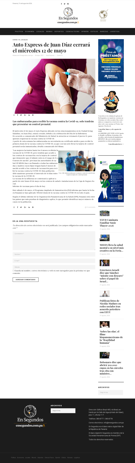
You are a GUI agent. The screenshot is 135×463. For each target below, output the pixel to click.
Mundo (49, 31)
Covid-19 (59, 55)
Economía (29, 31)
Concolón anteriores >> (116, 144)
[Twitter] (64, 4)
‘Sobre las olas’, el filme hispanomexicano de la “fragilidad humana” (111, 337)
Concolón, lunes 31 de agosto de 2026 (109, 130)
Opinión (85, 31)
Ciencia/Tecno (72, 31)
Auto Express (50, 55)
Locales (40, 31)
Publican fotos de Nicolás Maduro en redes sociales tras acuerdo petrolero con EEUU (110, 306)
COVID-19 (16, 40)
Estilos (94, 31)
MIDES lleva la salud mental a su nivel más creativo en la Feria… (112, 247)
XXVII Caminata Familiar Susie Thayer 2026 (109, 222)
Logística (114, 31)
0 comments (91, 207)
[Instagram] (68, 4)
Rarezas (104, 31)
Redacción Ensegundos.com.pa (23, 55)
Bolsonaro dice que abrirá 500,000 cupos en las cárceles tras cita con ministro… (111, 368)
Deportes (59, 31)
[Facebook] (61, 4)
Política (19, 31)
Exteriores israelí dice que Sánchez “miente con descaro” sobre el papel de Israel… (112, 275)
